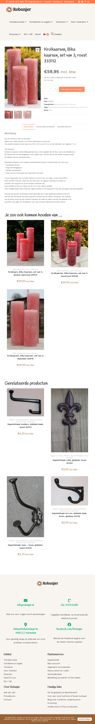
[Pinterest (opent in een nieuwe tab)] (85, 1)
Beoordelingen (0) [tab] (64, 127)
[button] (37, 50)
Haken (11, 420)
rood (85, 107)
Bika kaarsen (59, 104)
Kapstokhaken (21, 420)
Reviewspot (69, 2)
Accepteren (84, 719)
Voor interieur (70, 104)
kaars (50, 107)
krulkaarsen (73, 107)
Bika (50, 110)
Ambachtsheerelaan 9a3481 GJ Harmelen (25, 631)
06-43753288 (69, 605)
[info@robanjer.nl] (25, 600)
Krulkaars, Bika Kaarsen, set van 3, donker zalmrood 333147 (25, 273)
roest (81, 107)
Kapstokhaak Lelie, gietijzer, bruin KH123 (69, 461)
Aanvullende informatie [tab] (45, 127)
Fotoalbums (57, 2)
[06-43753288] (69, 600)
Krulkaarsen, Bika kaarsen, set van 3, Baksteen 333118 (25, 357)
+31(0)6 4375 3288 (16, 2)
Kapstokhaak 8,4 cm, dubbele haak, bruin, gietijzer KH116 (69, 514)
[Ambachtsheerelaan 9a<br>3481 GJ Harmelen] (25, 624)
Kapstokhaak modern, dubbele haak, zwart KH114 (26, 425)
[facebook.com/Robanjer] (69, 624)
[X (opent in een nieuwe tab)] (79, 1)
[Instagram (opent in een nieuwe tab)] (88, 1)
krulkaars (64, 107)
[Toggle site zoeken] (56, 34)
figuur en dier (56, 455)
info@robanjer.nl (34, 2)
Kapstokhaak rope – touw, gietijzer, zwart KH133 (25, 546)
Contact (47, 2)
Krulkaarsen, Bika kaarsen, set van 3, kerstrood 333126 (69, 274)
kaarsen (57, 107)
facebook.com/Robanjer (69, 629)
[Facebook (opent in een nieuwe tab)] (82, 1)
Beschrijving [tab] (28, 127)
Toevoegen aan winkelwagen (71, 89)
